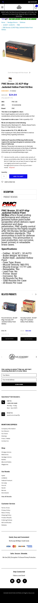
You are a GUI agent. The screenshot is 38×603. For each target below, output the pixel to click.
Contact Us (5, 441)
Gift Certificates (6, 522)
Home (3, 22)
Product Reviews (11, 197)
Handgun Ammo (13, 22)
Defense (22, 22)
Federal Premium (6, 480)
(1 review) (13, 91)
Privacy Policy (5, 510)
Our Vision (4, 433)
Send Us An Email (12, 415)
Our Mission (5, 431)
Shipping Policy (6, 515)
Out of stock (10, 339)
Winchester (5, 493)
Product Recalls (6, 517)
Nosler (3, 488)
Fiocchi (3, 485)
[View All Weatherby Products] (19, 357)
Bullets (3, 459)
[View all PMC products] (9, 204)
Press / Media (5, 438)
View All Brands (6, 496)
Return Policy (5, 513)
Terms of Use (5, 508)
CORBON (4, 478)
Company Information (8, 428)
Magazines (4, 464)
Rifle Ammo (4, 454)
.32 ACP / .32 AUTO (9, 25)
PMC (18, 25)
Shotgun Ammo (6, 452)
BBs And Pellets (6, 462)
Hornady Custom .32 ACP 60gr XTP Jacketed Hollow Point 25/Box (28, 320)
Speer (3, 475)
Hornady (4, 483)
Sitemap (4, 436)
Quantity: (4, 172)
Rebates (4, 525)
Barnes (3, 490)
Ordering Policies (6, 520)
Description (8, 191)
